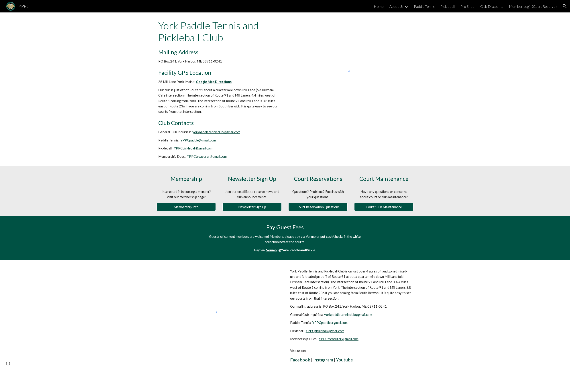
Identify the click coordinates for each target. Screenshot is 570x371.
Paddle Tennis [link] (424, 6)
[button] (564, 6)
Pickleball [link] (447, 6)
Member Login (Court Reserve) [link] (533, 6)
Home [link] (379, 6)
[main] (219, 89)
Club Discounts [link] (491, 6)
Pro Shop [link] (467, 6)
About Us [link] (396, 6)
